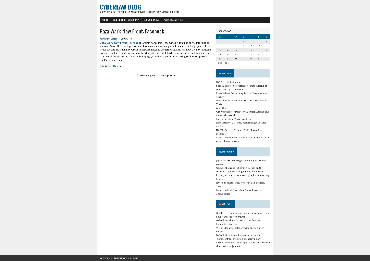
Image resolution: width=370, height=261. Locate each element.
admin (114, 39)
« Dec (219, 62)
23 (251, 54)
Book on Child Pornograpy (125, 19)
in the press (222, 175)
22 (243, 54)
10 (259, 46)
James (219, 190)
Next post (166, 75)
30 (251, 59)
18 (266, 50)
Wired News (112, 66)
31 (259, 59)
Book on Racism (151, 19)
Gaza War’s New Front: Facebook (120, 42)
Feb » (226, 62)
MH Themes (134, 258)
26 (220, 59)
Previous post (147, 75)
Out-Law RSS (227, 204)
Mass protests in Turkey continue (233, 119)
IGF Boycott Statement (228, 82)
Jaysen (219, 160)
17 (259, 50)
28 (236, 59)
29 (243, 59)
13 (228, 50)
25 (266, 54)
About (105, 19)
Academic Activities (173, 19)
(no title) (221, 108)
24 (259, 54)
